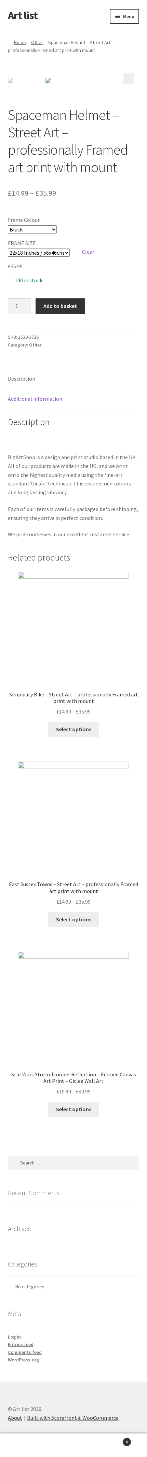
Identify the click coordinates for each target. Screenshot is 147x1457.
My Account (24, 1445)
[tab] (73, 379)
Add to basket (60, 305)
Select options (73, 729)
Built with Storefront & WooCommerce (73, 1417)
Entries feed (21, 1344)
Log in (14, 1337)
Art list (23, 15)
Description (21, 378)
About (15, 1417)
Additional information (35, 398)
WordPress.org (23, 1360)
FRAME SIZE (22, 243)
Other (37, 42)
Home (20, 42)
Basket (113, 1439)
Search (73, 1445)
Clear (88, 251)
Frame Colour (24, 219)
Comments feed (25, 1352)
